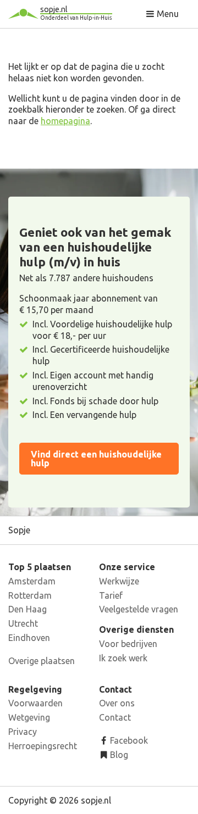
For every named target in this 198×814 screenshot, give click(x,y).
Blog (118, 755)
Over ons (117, 703)
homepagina (65, 121)
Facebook (128, 740)
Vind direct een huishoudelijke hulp (96, 458)
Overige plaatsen (41, 661)
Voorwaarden (35, 703)
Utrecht (23, 623)
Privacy (22, 732)
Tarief (111, 595)
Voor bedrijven (128, 644)
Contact (115, 717)
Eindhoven (29, 638)
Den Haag (27, 609)
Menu (167, 14)
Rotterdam (30, 595)
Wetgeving (29, 717)
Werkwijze (119, 581)
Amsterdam (32, 581)
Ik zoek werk (123, 658)
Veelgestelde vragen (138, 609)
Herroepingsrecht (42, 746)
